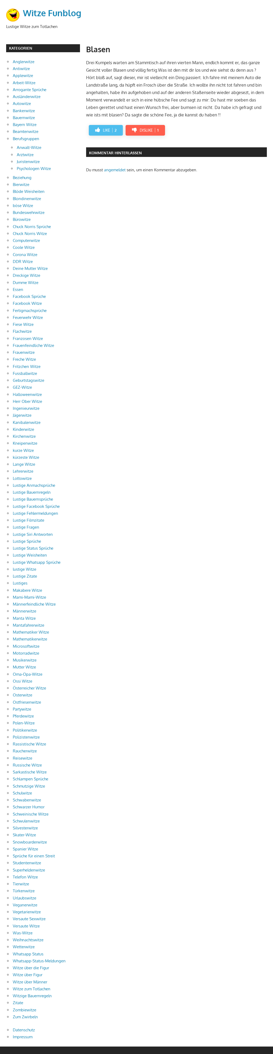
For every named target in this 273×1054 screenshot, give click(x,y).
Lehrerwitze (23, 471)
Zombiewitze (24, 1009)
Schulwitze (22, 793)
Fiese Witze (23, 324)
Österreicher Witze (29, 688)
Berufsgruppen (26, 138)
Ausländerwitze (27, 96)
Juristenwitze (28, 161)
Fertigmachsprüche (30, 310)
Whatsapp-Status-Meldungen (39, 960)
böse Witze (23, 205)
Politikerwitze (25, 730)
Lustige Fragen (26, 527)
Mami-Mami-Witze (29, 597)
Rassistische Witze (29, 744)
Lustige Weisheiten (30, 555)
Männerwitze (24, 611)
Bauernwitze (24, 117)
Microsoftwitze (26, 646)
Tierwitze (21, 883)
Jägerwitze (22, 415)
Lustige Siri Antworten (33, 534)
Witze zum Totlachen (31, 988)
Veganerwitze (25, 904)
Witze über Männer (30, 981)
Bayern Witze (25, 124)
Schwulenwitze (26, 821)
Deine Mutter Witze (30, 268)
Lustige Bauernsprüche (33, 499)
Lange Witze (24, 464)
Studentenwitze (27, 862)
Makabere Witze (27, 590)
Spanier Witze (25, 849)
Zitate (18, 1002)
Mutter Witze (24, 667)
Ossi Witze (22, 681)
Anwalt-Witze (29, 147)
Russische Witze (27, 765)
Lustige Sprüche (27, 541)
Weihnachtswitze (28, 939)
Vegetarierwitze (27, 911)
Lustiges (20, 583)
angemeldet (115, 169)
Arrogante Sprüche (29, 89)
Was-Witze (23, 932)
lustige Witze (24, 569)
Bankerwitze (24, 110)
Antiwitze (21, 68)
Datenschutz (24, 1029)
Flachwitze (22, 331)
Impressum (23, 1036)
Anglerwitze (23, 61)
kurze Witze (23, 450)
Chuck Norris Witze (30, 233)
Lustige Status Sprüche (33, 548)
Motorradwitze (26, 653)
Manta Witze (24, 618)
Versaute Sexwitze (29, 918)
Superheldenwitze (29, 870)
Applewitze (23, 75)
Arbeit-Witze (24, 82)
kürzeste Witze (26, 457)
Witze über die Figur (31, 967)
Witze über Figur (27, 974)
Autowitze (22, 103)
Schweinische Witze (31, 814)
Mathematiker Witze (31, 632)
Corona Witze (25, 254)
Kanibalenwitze (27, 422)
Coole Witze (24, 247)
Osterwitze (22, 695)
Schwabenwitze (27, 799)
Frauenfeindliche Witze (33, 345)
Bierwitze (21, 184)
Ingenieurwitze (26, 408)
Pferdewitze (23, 716)
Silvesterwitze (25, 827)
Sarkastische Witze (30, 772)
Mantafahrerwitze (28, 625)
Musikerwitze (25, 660)
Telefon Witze (25, 876)
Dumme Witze (25, 282)
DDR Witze (23, 261)
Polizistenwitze (26, 737)
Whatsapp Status (28, 953)
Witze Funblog (52, 12)
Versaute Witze (26, 926)
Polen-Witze (24, 722)
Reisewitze (22, 758)
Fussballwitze (25, 373)
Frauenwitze (24, 352)
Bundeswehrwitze (29, 212)
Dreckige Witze (26, 275)
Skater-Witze (24, 834)
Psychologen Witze (34, 168)
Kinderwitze (23, 429)
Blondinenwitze (27, 198)
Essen (18, 289)
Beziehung (22, 177)
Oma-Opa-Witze (27, 674)
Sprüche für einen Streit (34, 855)
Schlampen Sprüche (30, 778)
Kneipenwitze (25, 443)
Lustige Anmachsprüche (34, 485)
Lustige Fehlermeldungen (35, 513)
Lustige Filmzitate (28, 520)
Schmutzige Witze (29, 786)
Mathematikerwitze (30, 639)
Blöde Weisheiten (29, 191)
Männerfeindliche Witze (34, 604)
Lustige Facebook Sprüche (36, 506)
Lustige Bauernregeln (32, 492)
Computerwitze (26, 240)
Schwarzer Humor (29, 806)
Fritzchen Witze (27, 366)
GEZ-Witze (22, 387)
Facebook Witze (27, 303)
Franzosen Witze (28, 338)
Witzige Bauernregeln (32, 995)
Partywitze (22, 709)
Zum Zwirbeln (25, 1016)
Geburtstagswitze (28, 380)
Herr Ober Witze (27, 401)
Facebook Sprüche (29, 296)
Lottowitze (22, 478)
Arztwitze (25, 154)
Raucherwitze (25, 750)
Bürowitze (22, 219)
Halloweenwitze (27, 394)
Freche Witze (24, 359)
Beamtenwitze (25, 131)
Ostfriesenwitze (27, 702)
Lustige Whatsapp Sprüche (37, 562)
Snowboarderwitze (30, 842)
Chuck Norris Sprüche (32, 226)
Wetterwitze (24, 946)
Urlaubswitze (24, 898)
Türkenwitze (24, 890)
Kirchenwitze (24, 436)
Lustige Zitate (25, 576)
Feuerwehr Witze (28, 317)
